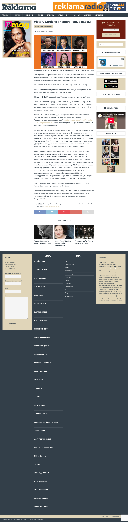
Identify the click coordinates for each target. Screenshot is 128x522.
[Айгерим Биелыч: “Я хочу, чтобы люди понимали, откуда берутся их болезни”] (106, 149)
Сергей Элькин (40, 31)
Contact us (115, 516)
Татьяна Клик (39, 397)
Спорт (67, 293)
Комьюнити (29, 15)
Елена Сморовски (41, 490)
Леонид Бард (39, 388)
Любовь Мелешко (41, 507)
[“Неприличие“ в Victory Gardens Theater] (84, 232)
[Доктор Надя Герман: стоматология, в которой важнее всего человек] (111, 169)
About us (105, 516)
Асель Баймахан (40, 481)
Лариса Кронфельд (41, 346)
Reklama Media (114, 269)
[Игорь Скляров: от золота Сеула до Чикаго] (106, 142)
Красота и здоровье (71, 274)
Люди (40, 15)
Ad (66, 261)
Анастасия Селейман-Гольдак (46, 422)
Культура (50, 15)
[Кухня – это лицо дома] (115, 149)
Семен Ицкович (40, 286)
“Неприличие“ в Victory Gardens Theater (84, 242)
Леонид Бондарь (40, 413)
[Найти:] (111, 44)
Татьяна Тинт (39, 464)
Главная (5, 15)
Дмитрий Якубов (40, 312)
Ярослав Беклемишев (42, 363)
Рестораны (68, 290)
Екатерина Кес (39, 405)
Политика (16, 15)
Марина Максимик (41, 498)
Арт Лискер (38, 380)
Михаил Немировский (42, 439)
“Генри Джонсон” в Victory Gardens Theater (43, 242)
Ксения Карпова (40, 456)
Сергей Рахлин (39, 430)
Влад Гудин (38, 295)
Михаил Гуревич (40, 371)
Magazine (87, 15)
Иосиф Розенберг (41, 329)
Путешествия (69, 286)
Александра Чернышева (43, 447)
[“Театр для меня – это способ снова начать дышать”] (106, 162)
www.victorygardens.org (51, 206)
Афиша (77, 15)
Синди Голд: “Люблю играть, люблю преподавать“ (62, 243)
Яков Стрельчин (40, 320)
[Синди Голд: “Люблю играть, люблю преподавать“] (64, 232)
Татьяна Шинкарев (41, 270)
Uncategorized (69, 264)
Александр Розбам (41, 473)
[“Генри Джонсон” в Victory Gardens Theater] (43, 232)
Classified (99, 15)
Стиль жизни (63, 15)
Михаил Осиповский (42, 337)
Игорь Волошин (40, 278)
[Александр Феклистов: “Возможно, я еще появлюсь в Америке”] (115, 162)
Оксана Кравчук (40, 303)
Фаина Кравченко (40, 354)
